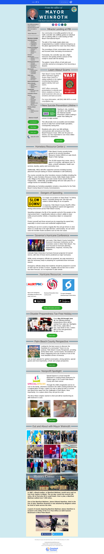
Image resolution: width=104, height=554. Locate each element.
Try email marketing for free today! (52, 551)
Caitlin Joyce (33, 132)
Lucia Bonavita (33, 122)
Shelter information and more (52, 308)
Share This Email (47, 534)
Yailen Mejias (33, 127)
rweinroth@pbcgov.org (49, 545)
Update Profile (45, 543)
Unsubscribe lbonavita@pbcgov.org (52, 542)
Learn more (59, 140)
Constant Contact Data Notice (55, 543)
